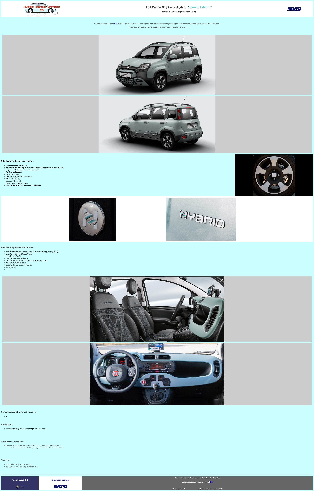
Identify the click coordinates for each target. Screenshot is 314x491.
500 (115, 24)
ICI (211, 482)
